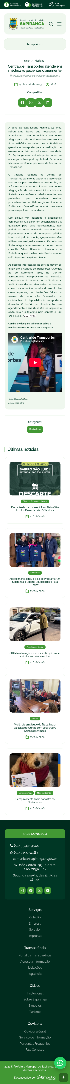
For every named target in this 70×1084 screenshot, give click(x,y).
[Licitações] (35, 969)
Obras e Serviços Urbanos (35, 501)
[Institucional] (35, 995)
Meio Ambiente (44, 793)
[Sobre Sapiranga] (35, 1001)
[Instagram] (22, 890)
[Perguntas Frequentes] (35, 1045)
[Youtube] (47, 890)
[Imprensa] (35, 937)
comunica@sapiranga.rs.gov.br (35, 859)
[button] (22, 102)
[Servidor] (35, 931)
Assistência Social (35, 647)
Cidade (35, 986)
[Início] (26, 61)
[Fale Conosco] (35, 1051)
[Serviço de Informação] (35, 1039)
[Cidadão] (35, 919)
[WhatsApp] (60, 1063)
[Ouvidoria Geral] (35, 1033)
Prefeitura (35, 429)
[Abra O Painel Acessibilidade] (63, 1077)
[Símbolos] (35, 1007)
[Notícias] (39, 61)
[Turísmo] (35, 1013)
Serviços (35, 910)
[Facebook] (30, 890)
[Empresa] (35, 925)
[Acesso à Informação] (35, 963)
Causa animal (25, 793)
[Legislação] (35, 975)
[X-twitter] (39, 890)
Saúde (35, 718)
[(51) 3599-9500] (25, 845)
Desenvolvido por (25, 1077)
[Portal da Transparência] (35, 957)
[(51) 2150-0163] (24, 852)
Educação (35, 573)
